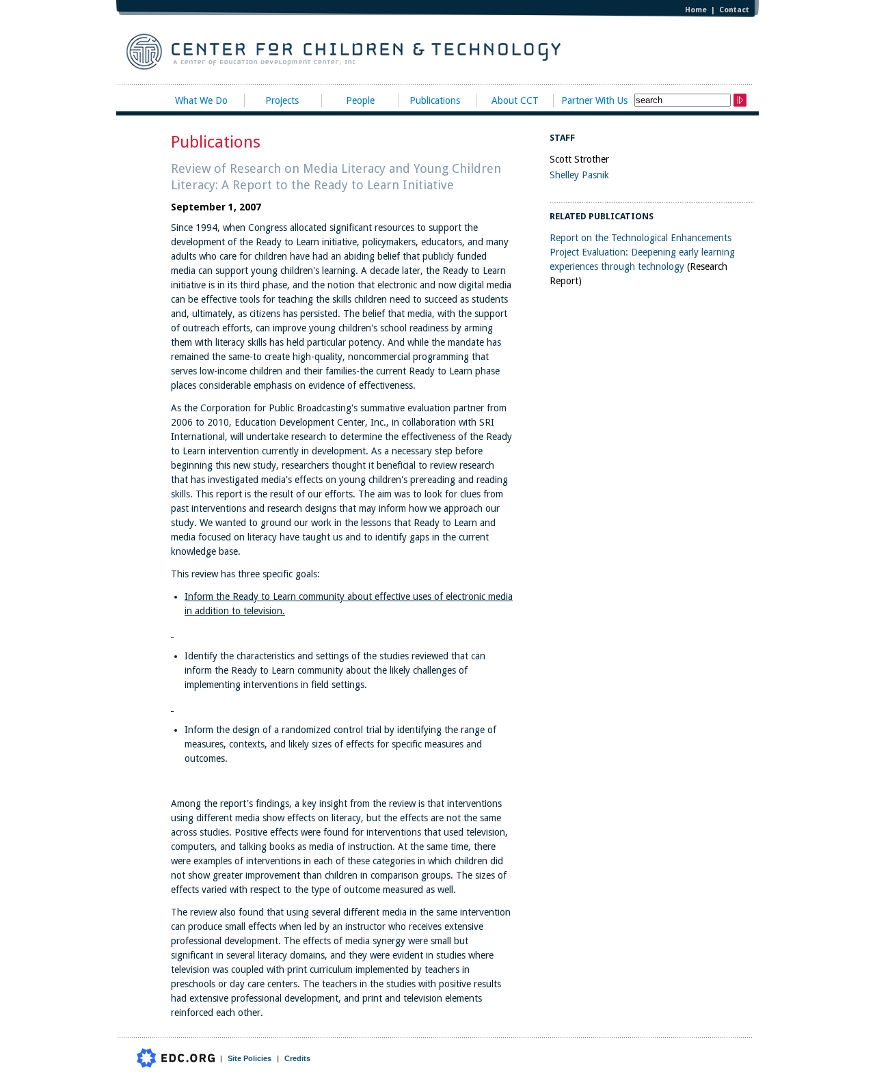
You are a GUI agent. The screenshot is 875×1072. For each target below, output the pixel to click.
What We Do (201, 100)
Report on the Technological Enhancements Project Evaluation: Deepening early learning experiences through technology (642, 252)
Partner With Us (594, 100)
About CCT (515, 100)
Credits (297, 1058)
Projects (282, 100)
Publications (434, 100)
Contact (734, 9)
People (360, 100)
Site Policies (249, 1058)
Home (696, 9)
